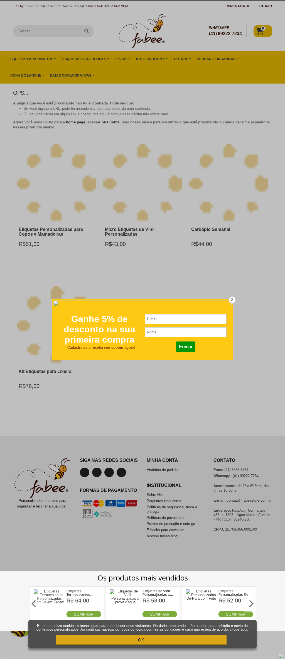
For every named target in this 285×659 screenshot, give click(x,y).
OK (141, 640)
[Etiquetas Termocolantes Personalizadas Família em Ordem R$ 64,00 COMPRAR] (49, 616)
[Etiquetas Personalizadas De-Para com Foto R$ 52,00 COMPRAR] (201, 616)
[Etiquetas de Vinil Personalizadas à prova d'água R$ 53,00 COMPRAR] (125, 616)
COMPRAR (84, 614)
